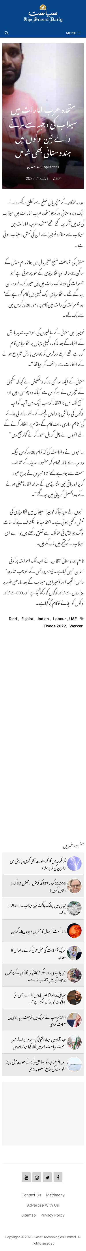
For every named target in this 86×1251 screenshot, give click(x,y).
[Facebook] (58, 1177)
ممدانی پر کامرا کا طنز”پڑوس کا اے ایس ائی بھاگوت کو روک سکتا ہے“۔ (39, 997)
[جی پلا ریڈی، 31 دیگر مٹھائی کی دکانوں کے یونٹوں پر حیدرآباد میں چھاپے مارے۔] (74, 975)
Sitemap (28, 1215)
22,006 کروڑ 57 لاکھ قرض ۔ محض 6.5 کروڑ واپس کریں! (38, 886)
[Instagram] (36, 1177)
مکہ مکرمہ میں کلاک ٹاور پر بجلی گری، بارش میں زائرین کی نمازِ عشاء (38, 863)
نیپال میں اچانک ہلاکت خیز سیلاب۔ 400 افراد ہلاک (37, 908)
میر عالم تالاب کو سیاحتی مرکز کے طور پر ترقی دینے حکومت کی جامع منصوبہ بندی (36, 1064)
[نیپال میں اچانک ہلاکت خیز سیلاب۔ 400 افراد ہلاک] (74, 908)
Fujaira (27, 619)
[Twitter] (47, 1177)
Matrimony (55, 1195)
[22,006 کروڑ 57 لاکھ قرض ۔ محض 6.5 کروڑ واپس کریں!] (74, 886)
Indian (43, 619)
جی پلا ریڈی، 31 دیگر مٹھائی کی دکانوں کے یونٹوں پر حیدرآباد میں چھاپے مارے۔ (35, 975)
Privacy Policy (53, 1215)
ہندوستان (34, 165)
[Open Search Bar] (6, 32)
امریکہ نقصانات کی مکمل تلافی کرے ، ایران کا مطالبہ (38, 953)
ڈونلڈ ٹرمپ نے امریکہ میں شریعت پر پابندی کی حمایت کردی (37, 1020)
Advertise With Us (43, 1205)
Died (13, 619)
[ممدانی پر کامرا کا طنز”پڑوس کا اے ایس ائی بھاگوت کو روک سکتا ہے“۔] (74, 997)
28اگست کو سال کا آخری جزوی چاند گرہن (38, 930)
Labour (59, 619)
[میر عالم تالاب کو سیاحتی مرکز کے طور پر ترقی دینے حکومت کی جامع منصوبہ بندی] (74, 1064)
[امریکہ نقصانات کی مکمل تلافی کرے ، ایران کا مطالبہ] (74, 953)
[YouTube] (26, 1177)
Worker (76, 626)
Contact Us (31, 1195)
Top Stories (50, 165)
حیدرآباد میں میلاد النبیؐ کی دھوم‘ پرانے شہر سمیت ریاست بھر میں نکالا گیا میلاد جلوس (39, 1042)
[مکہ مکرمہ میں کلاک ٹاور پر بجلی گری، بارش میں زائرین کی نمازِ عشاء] (74, 863)
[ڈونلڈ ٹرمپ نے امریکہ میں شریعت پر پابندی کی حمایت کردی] (74, 1020)
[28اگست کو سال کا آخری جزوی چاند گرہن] (74, 930)
